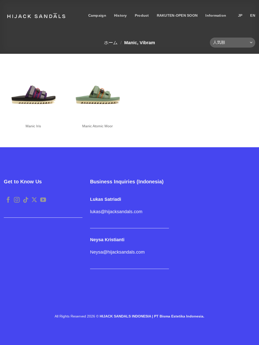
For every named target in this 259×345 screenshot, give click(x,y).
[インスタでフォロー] (17, 200)
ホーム (111, 42)
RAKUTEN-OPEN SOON (177, 15)
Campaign (97, 15)
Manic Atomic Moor (97, 126)
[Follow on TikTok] (26, 200)
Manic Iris (33, 126)
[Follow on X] (34, 200)
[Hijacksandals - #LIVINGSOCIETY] (36, 16)
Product (142, 15)
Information (215, 15)
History (120, 15)
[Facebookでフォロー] (8, 200)
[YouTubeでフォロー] (43, 200)
